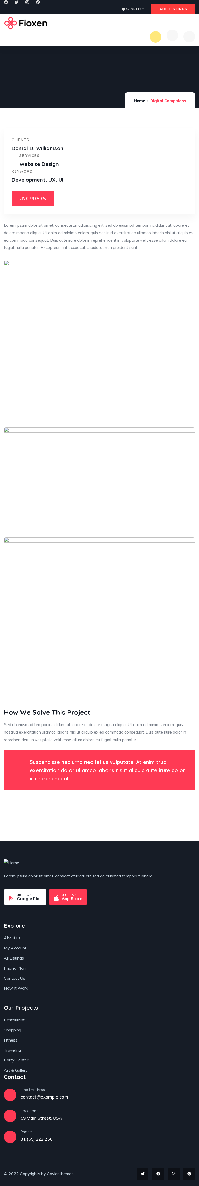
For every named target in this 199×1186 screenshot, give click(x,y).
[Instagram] (27, 2)
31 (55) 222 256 (36, 1139)
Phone (26, 1131)
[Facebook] (6, 2)
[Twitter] (17, 2)
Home (139, 100)
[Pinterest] (38, 2)
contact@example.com (44, 1097)
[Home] (25, 23)
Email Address (32, 1089)
